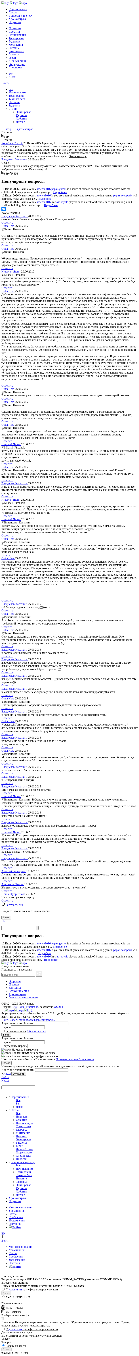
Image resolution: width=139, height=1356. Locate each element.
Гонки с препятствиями (23, 997)
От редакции (17, 64)
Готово (6, 1063)
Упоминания (16, 1210)
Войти (5, 83)
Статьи (13, 12)
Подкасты (15, 22)
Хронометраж (17, 18)
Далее (6, 1293)
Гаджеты (14, 54)
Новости (21, 1158)
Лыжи (12, 76)
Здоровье (14, 41)
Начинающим (17, 34)
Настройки (15, 1223)
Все (11, 89)
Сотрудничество (19, 990)
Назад (7, 129)
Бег (11, 73)
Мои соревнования (20, 1207)
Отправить (18, 1073)
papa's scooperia (122, 195)
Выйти (16, 1227)
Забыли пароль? (45, 1019)
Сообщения (16, 1217)
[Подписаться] (39, 974)
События (14, 31)
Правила (14, 984)
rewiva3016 (44, 188)
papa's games (58, 188)
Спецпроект (16, 67)
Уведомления (17, 1220)
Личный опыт (17, 60)
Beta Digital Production (24, 1006)
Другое (20, 121)
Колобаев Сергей (12, 143)
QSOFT (58, 1006)
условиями (15, 1289)
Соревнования (18, 9)
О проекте (15, 981)
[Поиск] (37, 928)
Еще (14, 108)
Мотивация (16, 44)
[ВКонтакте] (3, 209)
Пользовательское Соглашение (75, 1059)
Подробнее (60, 192)
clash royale (61, 202)
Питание (14, 47)
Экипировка (16, 51)
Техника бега (17, 98)
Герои (12, 57)
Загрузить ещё (14, 904)
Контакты (15, 987)
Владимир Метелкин (14, 159)
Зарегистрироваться (22, 1019)
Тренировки (16, 38)
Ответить (7, 222)
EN (3, 921)
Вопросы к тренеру (21, 15)
